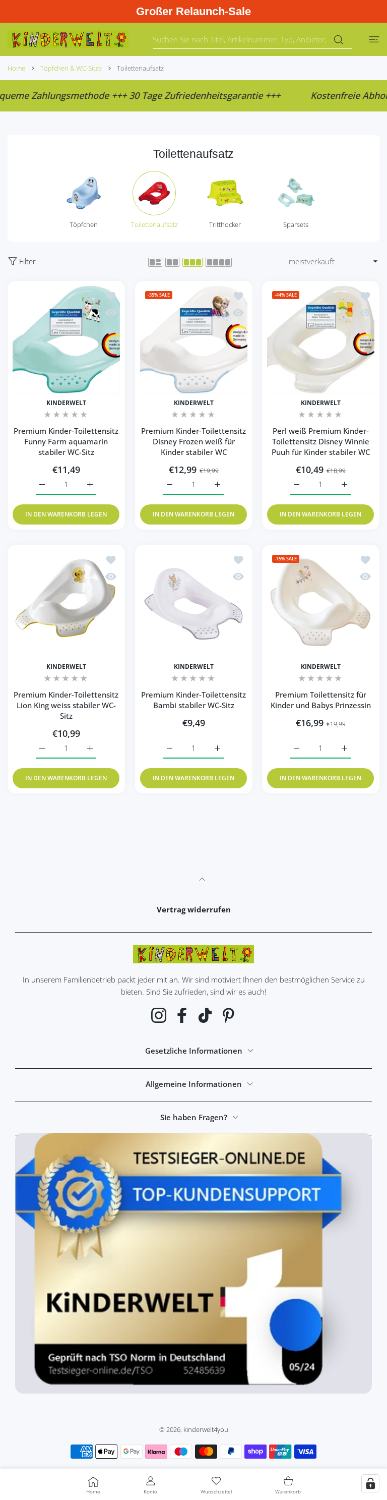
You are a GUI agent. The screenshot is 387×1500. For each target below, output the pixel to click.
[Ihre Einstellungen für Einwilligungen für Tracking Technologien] (370, 1483)
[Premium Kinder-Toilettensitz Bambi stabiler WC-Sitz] (193, 603)
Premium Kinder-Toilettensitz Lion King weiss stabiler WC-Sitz (66, 705)
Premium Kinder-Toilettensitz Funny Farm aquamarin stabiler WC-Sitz (66, 441)
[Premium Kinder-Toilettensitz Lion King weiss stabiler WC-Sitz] (66, 603)
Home (16, 68)
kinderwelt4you (205, 1429)
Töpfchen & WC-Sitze (71, 68)
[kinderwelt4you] (68, 39)
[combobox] (252, 39)
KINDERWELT (66, 402)
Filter (27, 261)
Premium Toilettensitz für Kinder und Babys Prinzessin (321, 699)
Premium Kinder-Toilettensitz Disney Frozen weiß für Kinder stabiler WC (193, 441)
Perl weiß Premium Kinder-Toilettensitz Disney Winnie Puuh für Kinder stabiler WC (321, 441)
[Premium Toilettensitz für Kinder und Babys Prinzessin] (320, 603)
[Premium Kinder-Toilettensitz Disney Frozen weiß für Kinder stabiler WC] (193, 339)
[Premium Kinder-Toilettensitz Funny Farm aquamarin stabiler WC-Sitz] (66, 339)
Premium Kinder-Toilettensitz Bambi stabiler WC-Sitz (193, 699)
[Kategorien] (374, 39)
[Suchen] (338, 40)
